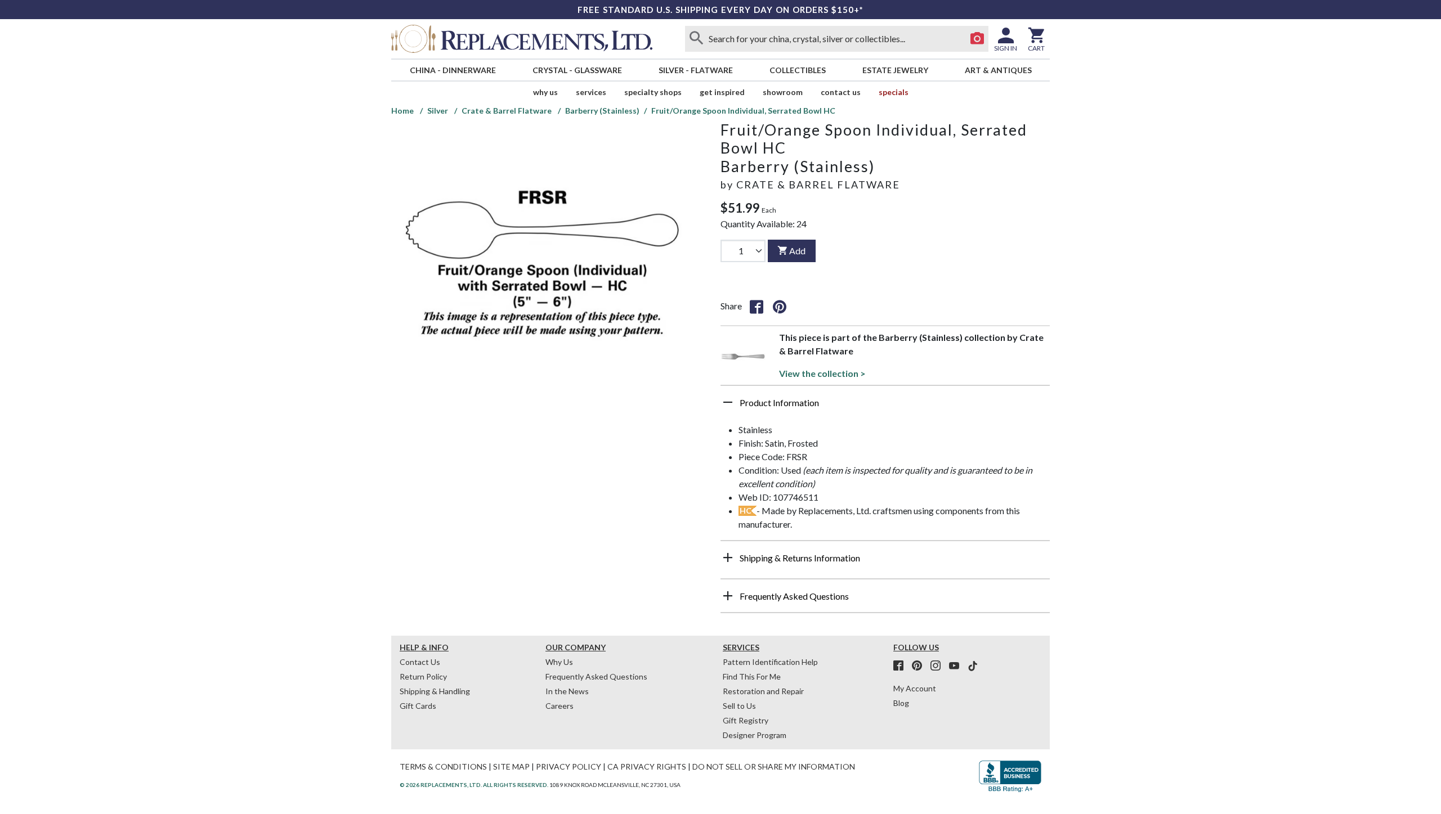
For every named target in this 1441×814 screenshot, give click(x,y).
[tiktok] (973, 666)
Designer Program (754, 735)
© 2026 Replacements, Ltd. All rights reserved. (474, 784)
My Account (914, 688)
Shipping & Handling (435, 691)
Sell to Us (739, 705)
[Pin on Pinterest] (779, 306)
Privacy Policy (568, 766)
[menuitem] (452, 70)
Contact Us (841, 92)
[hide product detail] (727, 402)
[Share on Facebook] (756, 306)
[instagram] (938, 666)
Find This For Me (752, 676)
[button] (885, 407)
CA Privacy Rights (646, 766)
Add (797, 250)
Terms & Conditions (443, 766)
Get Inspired (722, 92)
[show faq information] (727, 595)
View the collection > (822, 373)
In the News (567, 691)
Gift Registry (745, 720)
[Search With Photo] (977, 39)
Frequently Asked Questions (596, 676)
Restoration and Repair (763, 691)
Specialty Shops (653, 92)
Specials (894, 92)
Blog (901, 703)
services (591, 92)
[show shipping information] (727, 557)
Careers (559, 705)
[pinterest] (920, 666)
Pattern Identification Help (770, 662)
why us (545, 92)
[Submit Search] (696, 39)
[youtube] (957, 666)
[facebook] (901, 666)
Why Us (559, 662)
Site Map (511, 766)
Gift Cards (418, 705)
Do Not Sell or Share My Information (773, 766)
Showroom (783, 92)
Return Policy (423, 676)
